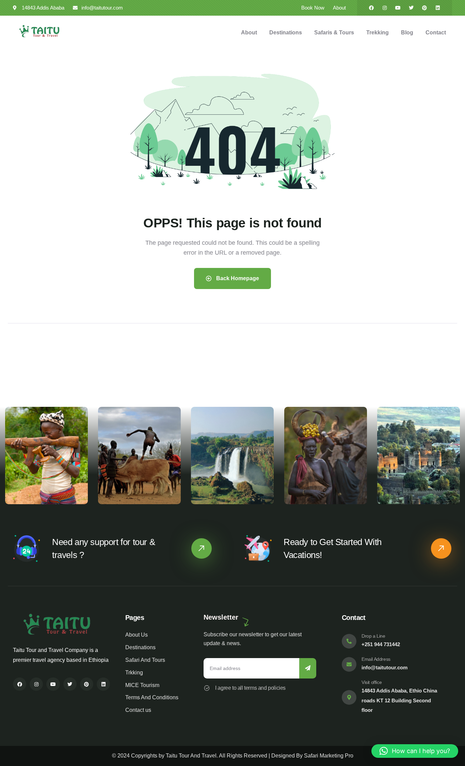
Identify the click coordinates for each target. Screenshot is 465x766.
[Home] (39, 31)
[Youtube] (398, 7)
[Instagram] (384, 7)
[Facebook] (371, 7)
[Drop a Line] (349, 641)
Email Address (376, 659)
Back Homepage (237, 278)
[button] (455, 459)
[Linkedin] (437, 7)
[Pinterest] (424, 7)
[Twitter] (411, 7)
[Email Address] (349, 664)
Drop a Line (373, 636)
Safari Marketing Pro (328, 756)
